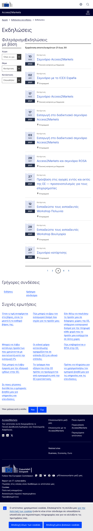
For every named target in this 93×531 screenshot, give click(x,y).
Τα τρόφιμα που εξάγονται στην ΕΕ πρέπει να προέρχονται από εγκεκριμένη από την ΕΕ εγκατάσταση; (46, 371)
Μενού (88, 14)
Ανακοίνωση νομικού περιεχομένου (19, 493)
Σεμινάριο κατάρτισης (52, 252)
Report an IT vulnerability (14, 481)
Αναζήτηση (87, 4)
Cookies (5, 487)
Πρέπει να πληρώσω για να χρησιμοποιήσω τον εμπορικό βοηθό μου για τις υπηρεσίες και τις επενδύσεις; (77, 371)
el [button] (81, 4)
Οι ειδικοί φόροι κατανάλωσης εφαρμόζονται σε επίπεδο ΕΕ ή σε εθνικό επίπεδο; (45, 351)
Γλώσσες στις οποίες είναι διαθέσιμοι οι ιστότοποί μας (28, 484)
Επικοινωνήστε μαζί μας (70, 475)
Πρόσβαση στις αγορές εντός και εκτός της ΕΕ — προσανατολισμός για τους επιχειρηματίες (63, 184)
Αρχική (5, 20)
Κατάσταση (7, 75)
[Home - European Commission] (19, 469)
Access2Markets (9, 420)
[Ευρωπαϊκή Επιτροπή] (7, 4)
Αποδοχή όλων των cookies (25, 525)
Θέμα (4, 63)
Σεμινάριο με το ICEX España (56, 78)
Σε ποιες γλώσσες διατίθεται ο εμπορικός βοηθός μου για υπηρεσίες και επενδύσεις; (14, 391)
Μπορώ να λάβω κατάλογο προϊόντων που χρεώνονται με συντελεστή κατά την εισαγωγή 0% (13, 351)
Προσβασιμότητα (10, 497)
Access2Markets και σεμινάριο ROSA (62, 161)
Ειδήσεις (8, 291)
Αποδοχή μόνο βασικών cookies (62, 525)
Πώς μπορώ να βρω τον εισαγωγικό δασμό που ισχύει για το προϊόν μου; (46, 317)
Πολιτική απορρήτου (12, 490)
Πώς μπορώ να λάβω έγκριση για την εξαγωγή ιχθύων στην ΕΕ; (15, 368)
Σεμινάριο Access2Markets (55, 59)
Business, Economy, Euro (60, 453)
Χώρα (4, 51)
